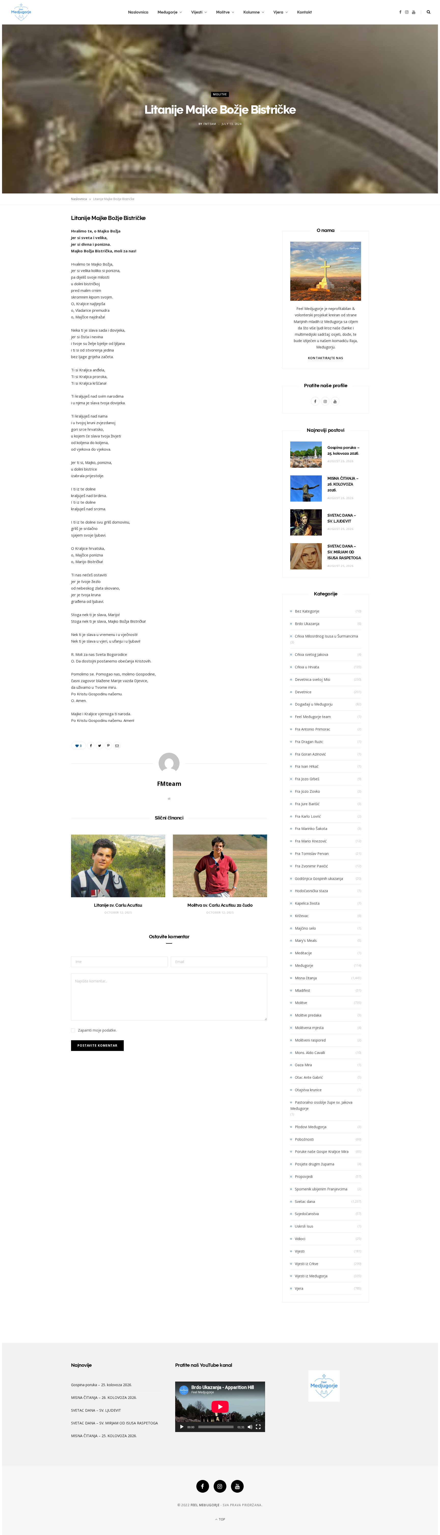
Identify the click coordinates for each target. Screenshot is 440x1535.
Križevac (302, 915)
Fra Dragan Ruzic (309, 741)
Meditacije (303, 953)
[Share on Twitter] (45, 246)
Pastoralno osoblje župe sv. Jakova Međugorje (321, 1105)
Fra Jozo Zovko (307, 791)
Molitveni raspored (310, 1040)
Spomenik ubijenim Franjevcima (321, 1189)
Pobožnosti (304, 1139)
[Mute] (250, 1426)
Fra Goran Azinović (310, 754)
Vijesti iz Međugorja (311, 1275)
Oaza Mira (303, 1064)
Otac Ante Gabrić (309, 1077)
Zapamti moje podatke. (97, 1030)
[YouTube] (237, 1486)
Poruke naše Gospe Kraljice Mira (322, 1151)
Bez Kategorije (307, 611)
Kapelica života (307, 903)
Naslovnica (138, 12)
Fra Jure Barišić (307, 803)
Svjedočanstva (307, 1213)
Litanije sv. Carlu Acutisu (118, 905)
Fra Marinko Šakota (311, 828)
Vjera (278, 12)
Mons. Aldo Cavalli (310, 1052)
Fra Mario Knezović (311, 841)
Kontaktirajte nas (325, 358)
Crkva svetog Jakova (311, 654)
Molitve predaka (308, 1015)
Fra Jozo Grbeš (307, 778)
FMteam (209, 124)
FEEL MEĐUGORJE (205, 1505)
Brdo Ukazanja (307, 623)
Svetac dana (305, 1201)
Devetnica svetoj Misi (312, 679)
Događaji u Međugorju (314, 704)
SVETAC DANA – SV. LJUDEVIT (96, 1410)
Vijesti (196, 12)
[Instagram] (220, 1486)
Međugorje (167, 12)
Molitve (223, 12)
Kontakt (304, 12)
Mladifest (302, 990)
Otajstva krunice (308, 1089)
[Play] (181, 1426)
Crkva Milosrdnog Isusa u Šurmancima (326, 636)
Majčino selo (305, 928)
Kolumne (251, 12)
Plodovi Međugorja (310, 1126)
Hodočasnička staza (311, 890)
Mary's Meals (306, 940)
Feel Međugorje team (313, 716)
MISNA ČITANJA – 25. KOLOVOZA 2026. (104, 1435)
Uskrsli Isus (304, 1226)
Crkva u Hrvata (307, 667)
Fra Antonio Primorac (312, 729)
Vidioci (300, 1238)
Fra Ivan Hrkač (307, 766)
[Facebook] (202, 1486)
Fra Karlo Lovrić (308, 816)
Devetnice (303, 692)
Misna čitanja (306, 977)
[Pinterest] (45, 259)
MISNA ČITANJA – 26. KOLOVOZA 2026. (343, 484)
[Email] (45, 272)
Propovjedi (304, 1176)
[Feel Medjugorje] (21, 12)
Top (221, 1519)
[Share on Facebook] (45, 233)
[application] (220, 1407)
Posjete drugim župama (314, 1164)
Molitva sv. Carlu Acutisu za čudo (220, 905)
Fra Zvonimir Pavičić (311, 866)
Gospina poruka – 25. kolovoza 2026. (101, 1384)
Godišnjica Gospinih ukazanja (319, 878)
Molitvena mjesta (309, 1027)
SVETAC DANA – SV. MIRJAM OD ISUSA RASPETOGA (344, 552)
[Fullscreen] (258, 1426)
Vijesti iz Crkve (306, 1263)
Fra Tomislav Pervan (312, 853)
